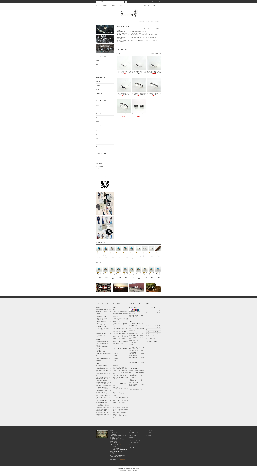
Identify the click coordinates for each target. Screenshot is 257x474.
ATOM (133, 447)
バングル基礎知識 (99, 166)
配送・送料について (133, 435)
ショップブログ (146, 5)
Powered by (122, 470)
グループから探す (113, 5)
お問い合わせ (154, 5)
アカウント (151, 1)
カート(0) (159, 1)
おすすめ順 (151, 53)
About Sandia (98, 157)
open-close (98, 160)
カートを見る (148, 432)
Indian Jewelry (99, 163)
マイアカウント (149, 430)
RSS (130, 447)
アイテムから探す (104, 5)
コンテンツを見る (122, 5)
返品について (132, 437)
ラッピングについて (100, 168)
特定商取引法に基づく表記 (134, 440)
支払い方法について (133, 432)
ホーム (97, 5)
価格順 (156, 53)
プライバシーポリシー (134, 442)
